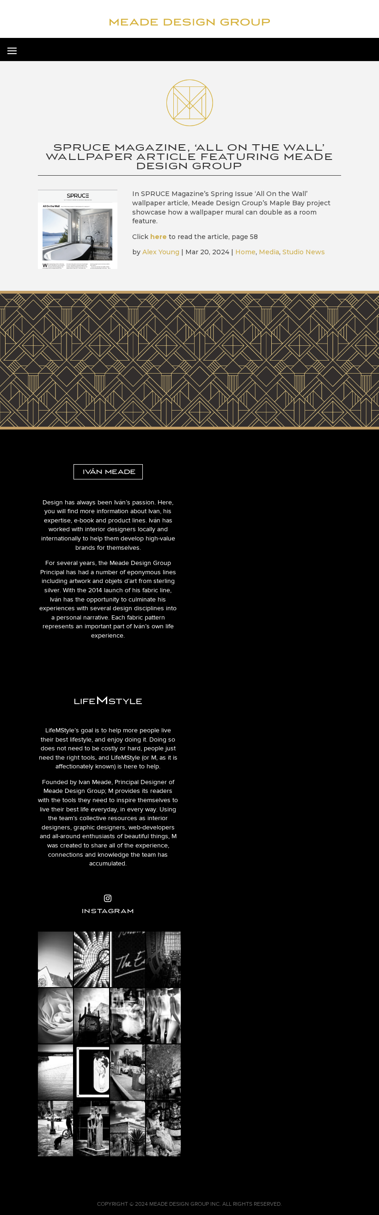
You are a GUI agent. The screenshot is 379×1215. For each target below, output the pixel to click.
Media (269, 252)
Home (245, 252)
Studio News (303, 252)
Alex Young (160, 252)
